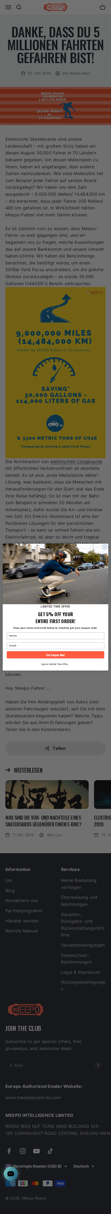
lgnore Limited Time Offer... (55, 664)
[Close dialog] (104, 547)
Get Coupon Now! (55, 655)
